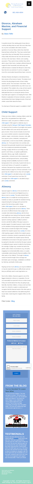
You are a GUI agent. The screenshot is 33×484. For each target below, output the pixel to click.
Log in (29, 482)
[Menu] (29, 3)
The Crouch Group (19, 482)
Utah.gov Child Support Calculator (21, 125)
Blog (13, 301)
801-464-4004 (18, 12)
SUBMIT (16, 373)
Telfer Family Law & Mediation (17, 4)
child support (5, 123)
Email (14, 343)
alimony (4, 143)
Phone (21, 343)
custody (28, 174)
